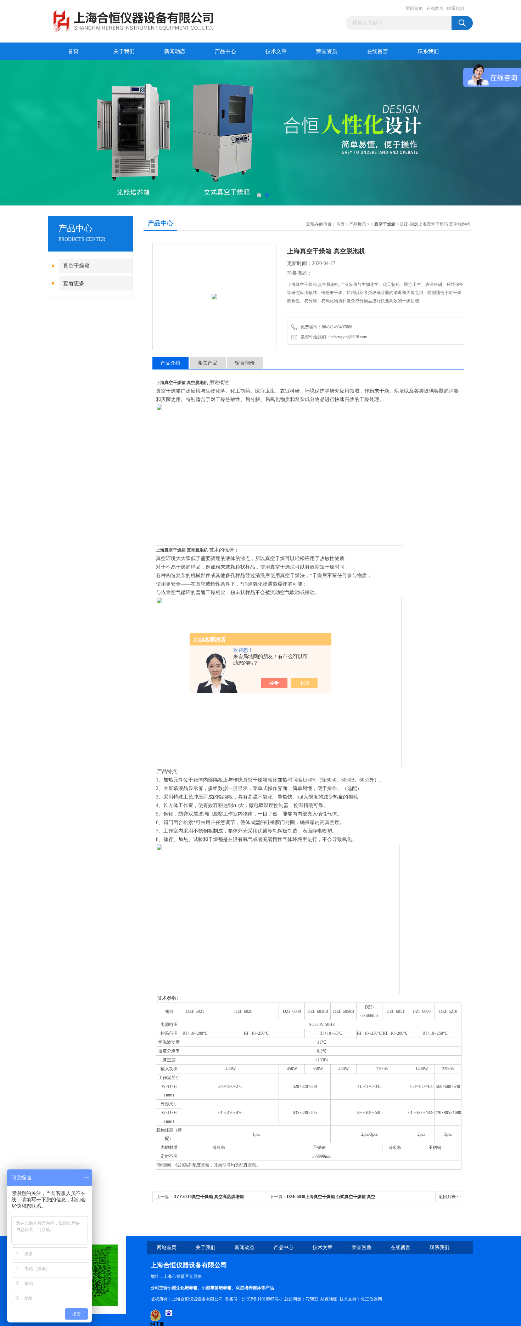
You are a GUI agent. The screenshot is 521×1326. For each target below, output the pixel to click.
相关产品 (208, 363)
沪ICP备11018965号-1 (262, 1299)
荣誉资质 (326, 51)
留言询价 (245, 363)
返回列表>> (450, 1196)
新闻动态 (174, 51)
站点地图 (328, 1299)
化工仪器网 (371, 1299)
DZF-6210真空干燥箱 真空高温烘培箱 (208, 1196)
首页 (73, 51)
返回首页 (414, 8)
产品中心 (225, 51)
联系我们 (455, 8)
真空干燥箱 (76, 266)
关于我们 (124, 51)
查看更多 (73, 283)
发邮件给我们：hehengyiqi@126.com (332, 336)
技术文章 (276, 51)
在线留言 (434, 8)
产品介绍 (170, 363)
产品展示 (357, 224)
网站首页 (167, 1247)
